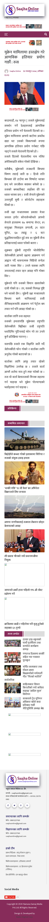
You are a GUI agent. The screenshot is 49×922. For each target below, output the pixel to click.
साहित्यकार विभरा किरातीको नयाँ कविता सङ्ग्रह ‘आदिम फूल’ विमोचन (33, 689)
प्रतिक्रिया (12, 408)
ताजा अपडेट (13, 634)
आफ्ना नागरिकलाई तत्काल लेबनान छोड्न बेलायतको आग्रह (24, 524)
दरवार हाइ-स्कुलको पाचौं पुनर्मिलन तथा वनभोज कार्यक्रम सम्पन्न (32, 644)
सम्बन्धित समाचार (16, 423)
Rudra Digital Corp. (24, 917)
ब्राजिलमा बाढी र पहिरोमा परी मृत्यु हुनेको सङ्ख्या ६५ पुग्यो (24, 626)
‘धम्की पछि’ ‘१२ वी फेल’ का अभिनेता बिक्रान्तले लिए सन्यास (21, 490)
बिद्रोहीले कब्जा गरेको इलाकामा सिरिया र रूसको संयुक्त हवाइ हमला (24, 456)
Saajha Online (15, 71)
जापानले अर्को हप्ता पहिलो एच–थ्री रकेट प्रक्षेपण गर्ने (23, 592)
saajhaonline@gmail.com (16, 823)
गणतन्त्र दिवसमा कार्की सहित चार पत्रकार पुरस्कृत (33, 657)
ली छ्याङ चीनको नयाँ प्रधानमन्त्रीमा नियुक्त (21, 558)
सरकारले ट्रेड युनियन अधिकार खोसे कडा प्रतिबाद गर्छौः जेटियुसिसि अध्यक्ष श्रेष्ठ (33, 703)
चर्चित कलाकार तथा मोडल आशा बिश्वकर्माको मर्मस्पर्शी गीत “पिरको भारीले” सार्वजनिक (23, 673)
